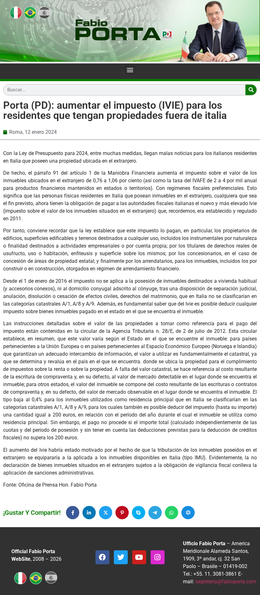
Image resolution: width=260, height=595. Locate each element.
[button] (130, 70)
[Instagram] (158, 557)
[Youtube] (139, 557)
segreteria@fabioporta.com (225, 582)
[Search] (251, 90)
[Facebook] (102, 557)
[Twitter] (121, 557)
